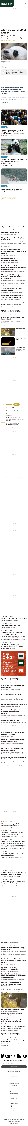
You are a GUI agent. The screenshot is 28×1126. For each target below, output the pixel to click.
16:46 (3, 408)
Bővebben (14, 427)
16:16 (3, 423)
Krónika (6, 344)
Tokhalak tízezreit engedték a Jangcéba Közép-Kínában (11, 190)
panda (3, 198)
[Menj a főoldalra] (7, 4)
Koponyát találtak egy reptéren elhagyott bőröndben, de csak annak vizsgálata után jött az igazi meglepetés (13, 132)
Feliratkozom (14, 1066)
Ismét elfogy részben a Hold (21, 339)
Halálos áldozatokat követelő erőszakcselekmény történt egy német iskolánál (15, 419)
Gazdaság (6, 353)
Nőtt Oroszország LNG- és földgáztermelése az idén (12, 424)
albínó (9, 198)
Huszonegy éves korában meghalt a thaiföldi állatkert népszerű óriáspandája (14, 161)
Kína (14, 198)
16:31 (3, 411)
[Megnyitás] (26, 3)
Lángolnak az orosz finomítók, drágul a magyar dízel (20, 349)
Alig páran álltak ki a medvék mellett (20, 329)
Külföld (4, 127)
